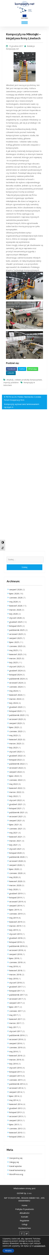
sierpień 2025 (15, 638)
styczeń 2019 (15, 934)
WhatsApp (32, 369)
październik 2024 (17, 678)
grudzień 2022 (15, 755)
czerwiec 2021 (15, 828)
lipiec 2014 (14, 1096)
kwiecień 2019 (15, 921)
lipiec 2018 (14, 958)
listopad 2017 (15, 990)
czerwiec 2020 (15, 873)
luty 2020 (13, 889)
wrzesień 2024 (16, 682)
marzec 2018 (15, 974)
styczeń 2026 (15, 618)
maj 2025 (13, 650)
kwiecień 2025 (15, 654)
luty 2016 (13, 1063)
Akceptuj (8, 1251)
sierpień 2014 (15, 1092)
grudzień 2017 (15, 986)
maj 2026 (13, 601)
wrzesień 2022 (16, 767)
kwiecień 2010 (15, 1132)
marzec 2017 (15, 1023)
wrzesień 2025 (16, 634)
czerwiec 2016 (15, 1047)
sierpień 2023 (15, 723)
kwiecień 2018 (15, 970)
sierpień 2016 (15, 1043)
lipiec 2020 (14, 869)
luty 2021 (13, 844)
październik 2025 (17, 630)
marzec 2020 (15, 885)
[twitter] (27, 1234)
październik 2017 (17, 994)
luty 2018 (13, 978)
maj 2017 (13, 1015)
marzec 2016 (15, 1059)
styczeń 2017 (15, 1031)
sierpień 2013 (15, 1120)
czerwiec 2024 (15, 686)
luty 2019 (13, 930)
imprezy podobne (11, 382)
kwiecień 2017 (15, 1019)
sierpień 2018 (15, 954)
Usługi (24, 1224)
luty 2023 (13, 747)
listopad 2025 (15, 626)
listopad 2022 (15, 759)
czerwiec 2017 (15, 1011)
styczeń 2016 (15, 1067)
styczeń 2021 (15, 849)
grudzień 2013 (15, 1108)
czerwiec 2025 (15, 646)
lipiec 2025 (14, 642)
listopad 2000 (15, 1136)
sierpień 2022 (15, 772)
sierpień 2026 (15, 589)
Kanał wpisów (15, 1166)
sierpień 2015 (15, 1075)
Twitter (22, 369)
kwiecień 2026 (15, 605)
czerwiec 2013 (15, 1128)
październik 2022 (17, 763)
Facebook (11, 369)
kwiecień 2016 (15, 1055)
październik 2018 (17, 946)
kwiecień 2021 (15, 836)
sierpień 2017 (15, 1003)
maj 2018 (13, 966)
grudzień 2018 (15, 938)
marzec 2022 (15, 792)
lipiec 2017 (14, 1007)
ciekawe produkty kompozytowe (28, 379)
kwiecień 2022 (15, 788)
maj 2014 (13, 1100)
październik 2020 (17, 857)
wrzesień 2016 (16, 1039)
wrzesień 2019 (16, 901)
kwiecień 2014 (15, 1104)
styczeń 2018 (15, 982)
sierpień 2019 (15, 905)
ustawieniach (39, 1246)
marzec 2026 (15, 609)
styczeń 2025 (15, 666)
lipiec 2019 (14, 909)
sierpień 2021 (15, 820)
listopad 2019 (15, 897)
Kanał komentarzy (17, 1170)
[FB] (22, 1234)
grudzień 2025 (15, 622)
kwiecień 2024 (15, 695)
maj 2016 (13, 1051)
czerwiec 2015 (15, 1080)
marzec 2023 (15, 743)
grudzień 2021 (15, 804)
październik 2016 (17, 1035)
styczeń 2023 (15, 751)
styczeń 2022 (15, 800)
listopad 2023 (15, 711)
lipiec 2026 (14, 593)
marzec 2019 (15, 926)
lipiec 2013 (14, 1124)
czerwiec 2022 (15, 780)
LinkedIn (10, 373)
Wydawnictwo (24, 1228)
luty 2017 (13, 1027)
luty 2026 (13, 613)
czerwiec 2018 (15, 962)
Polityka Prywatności (24, 1209)
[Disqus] (24, 450)
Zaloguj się (14, 1162)
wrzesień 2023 (16, 719)
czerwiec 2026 (15, 597)
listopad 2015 (15, 1071)
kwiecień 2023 (15, 739)
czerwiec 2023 (15, 731)
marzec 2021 (15, 840)
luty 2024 (13, 703)
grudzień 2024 (15, 670)
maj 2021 (13, 832)
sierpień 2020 (15, 865)
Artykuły (10, 379)
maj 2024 (13, 690)
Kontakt (24, 1216)
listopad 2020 (15, 853)
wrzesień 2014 (16, 1088)
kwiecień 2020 (15, 881)
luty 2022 (13, 796)
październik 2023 (17, 715)
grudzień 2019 (15, 893)
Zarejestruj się (15, 1158)
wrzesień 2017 (16, 998)
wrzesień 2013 (16, 1116)
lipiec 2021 (14, 824)
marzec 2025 (15, 658)
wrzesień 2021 (16, 816)
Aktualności (24, 1213)
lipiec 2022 (14, 776)
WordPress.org (16, 1174)
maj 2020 (13, 877)
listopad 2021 (15, 808)
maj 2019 (13, 917)
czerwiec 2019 (15, 913)
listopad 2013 (15, 1112)
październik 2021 (17, 812)
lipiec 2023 (14, 727)
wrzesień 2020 (16, 861)
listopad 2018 (15, 942)
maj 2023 (13, 735)
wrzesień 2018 (16, 950)
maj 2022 (13, 784)
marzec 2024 (15, 699)
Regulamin (24, 1220)
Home (24, 1205)
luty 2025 (13, 662)
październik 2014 (17, 1084)
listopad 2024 (15, 674)
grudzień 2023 (15, 707)
